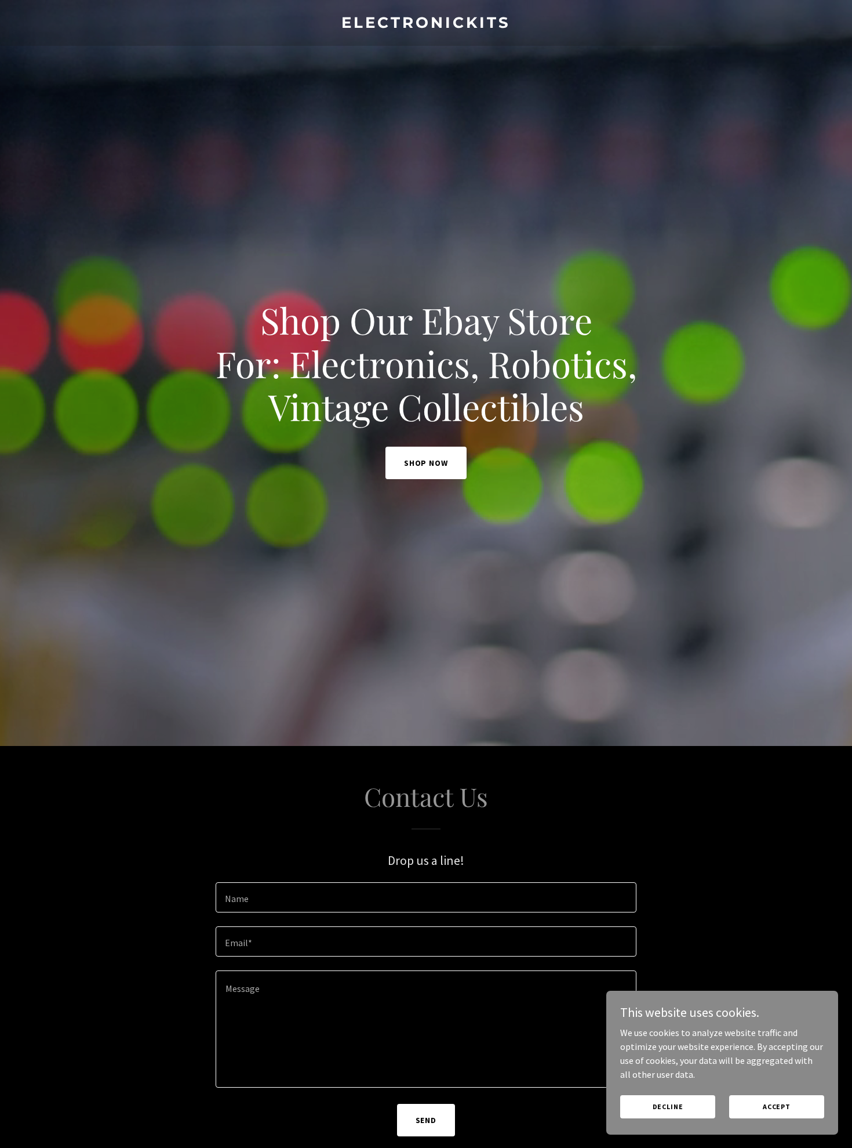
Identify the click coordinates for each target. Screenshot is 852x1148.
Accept (777, 1106)
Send (426, 1120)
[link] (426, 24)
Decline (668, 1106)
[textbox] (426, 897)
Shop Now (426, 463)
